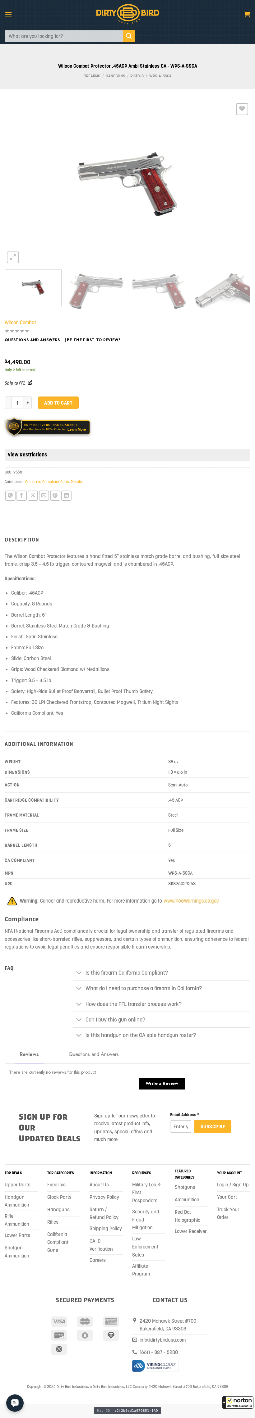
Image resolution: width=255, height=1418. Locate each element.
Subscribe (213, 1126)
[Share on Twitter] (33, 496)
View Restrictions (27, 454)
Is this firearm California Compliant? (127, 972)
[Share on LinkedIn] (66, 496)
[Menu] (8, 14)
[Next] (237, 183)
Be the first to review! (93, 340)
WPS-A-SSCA (160, 76)
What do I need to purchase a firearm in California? (144, 988)
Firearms (91, 76)
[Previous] (17, 183)
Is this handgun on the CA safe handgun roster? (141, 1035)
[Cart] (247, 14)
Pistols (137, 76)
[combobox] (64, 36)
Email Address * (185, 1114)
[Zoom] (13, 257)
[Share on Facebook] (21, 496)
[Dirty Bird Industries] (127, 14)
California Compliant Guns (47, 481)
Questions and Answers (32, 340)
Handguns (115, 76)
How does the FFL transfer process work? (134, 1004)
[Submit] (129, 36)
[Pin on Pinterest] (55, 496)
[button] (237, 1402)
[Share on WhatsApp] (10, 496)
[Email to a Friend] (44, 496)
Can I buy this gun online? (115, 1019)
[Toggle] (79, 973)
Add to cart (58, 403)
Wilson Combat (20, 322)
